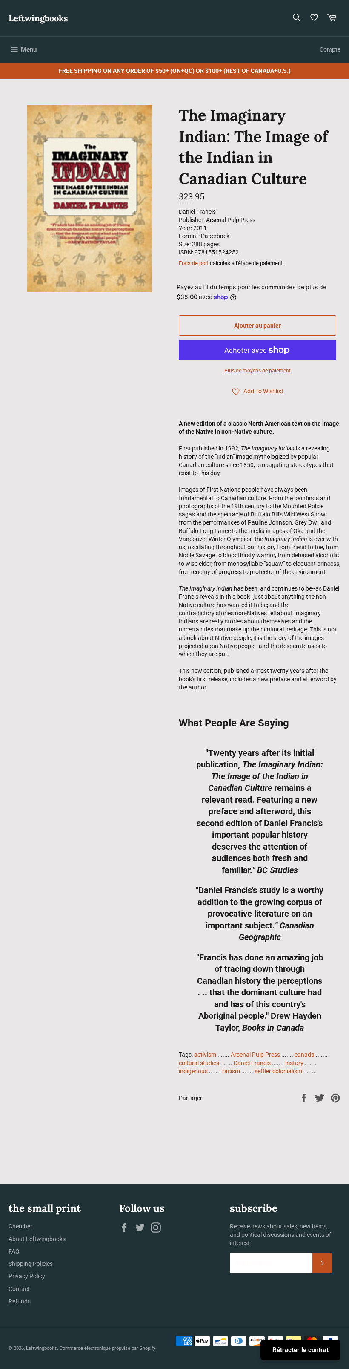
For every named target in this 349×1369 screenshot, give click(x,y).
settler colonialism (278, 1071)
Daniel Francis (252, 1063)
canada (305, 1054)
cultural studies (199, 1063)
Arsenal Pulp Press (255, 1054)
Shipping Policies (31, 1263)
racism (231, 1071)
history (294, 1063)
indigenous (193, 1071)
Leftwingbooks (38, 18)
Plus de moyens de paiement (257, 371)
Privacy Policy (27, 1276)
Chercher (20, 1226)
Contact (19, 1288)
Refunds (20, 1301)
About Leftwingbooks (37, 1239)
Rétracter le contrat (300, 1350)
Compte (330, 49)
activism (205, 1054)
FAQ (14, 1251)
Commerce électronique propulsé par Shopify (107, 1348)
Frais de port (194, 263)
